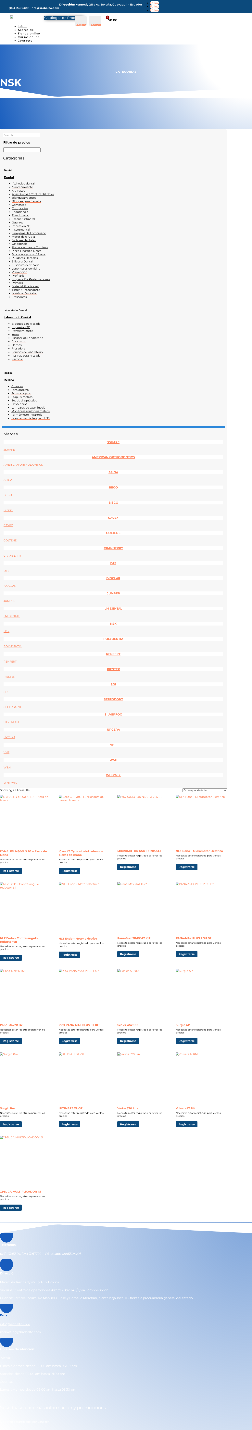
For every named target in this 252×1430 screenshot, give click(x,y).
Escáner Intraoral (23, 219)
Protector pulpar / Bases (28, 254)
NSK (113, 624)
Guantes (17, 222)
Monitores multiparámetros (30, 411)
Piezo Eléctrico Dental (27, 251)
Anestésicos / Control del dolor (33, 194)
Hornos (17, 345)
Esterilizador (20, 215)
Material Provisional (25, 286)
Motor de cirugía (23, 236)
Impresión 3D (21, 327)
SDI (113, 684)
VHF (113, 745)
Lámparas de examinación (29, 407)
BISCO (113, 502)
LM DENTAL (113, 608)
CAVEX (113, 518)
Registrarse (11, 871)
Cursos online (29, 37)
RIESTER (113, 669)
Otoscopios (19, 404)
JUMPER (113, 593)
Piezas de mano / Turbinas (30, 247)
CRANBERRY (113, 548)
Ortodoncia (20, 244)
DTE (113, 563)
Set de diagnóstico (24, 400)
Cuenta (96, 25)
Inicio (22, 26)
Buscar (81, 25)
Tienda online (29, 33)
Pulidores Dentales (25, 258)
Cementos (19, 205)
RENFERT (113, 654)
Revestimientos (22, 331)
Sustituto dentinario (26, 265)
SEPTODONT (113, 699)
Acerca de (26, 30)
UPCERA (113, 729)
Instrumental (21, 229)
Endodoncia (20, 212)
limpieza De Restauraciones (31, 279)
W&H (113, 760)
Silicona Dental (22, 261)
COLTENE (113, 533)
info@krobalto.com (15, 1324)
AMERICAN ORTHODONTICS (113, 457)
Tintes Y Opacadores (26, 290)
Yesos (15, 334)
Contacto (25, 40)
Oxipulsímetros (21, 397)
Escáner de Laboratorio (27, 338)
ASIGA (113, 472)
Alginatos (18, 190)
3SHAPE (113, 442)
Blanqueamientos (24, 197)
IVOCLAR (113, 578)
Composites (20, 208)
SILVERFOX (113, 714)
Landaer (43, 1422)
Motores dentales (24, 240)
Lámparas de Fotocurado (29, 233)
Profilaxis (18, 275)
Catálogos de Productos (64, 18)
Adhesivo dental (23, 183)
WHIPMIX (113, 775)
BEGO (113, 487)
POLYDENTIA (113, 639)
